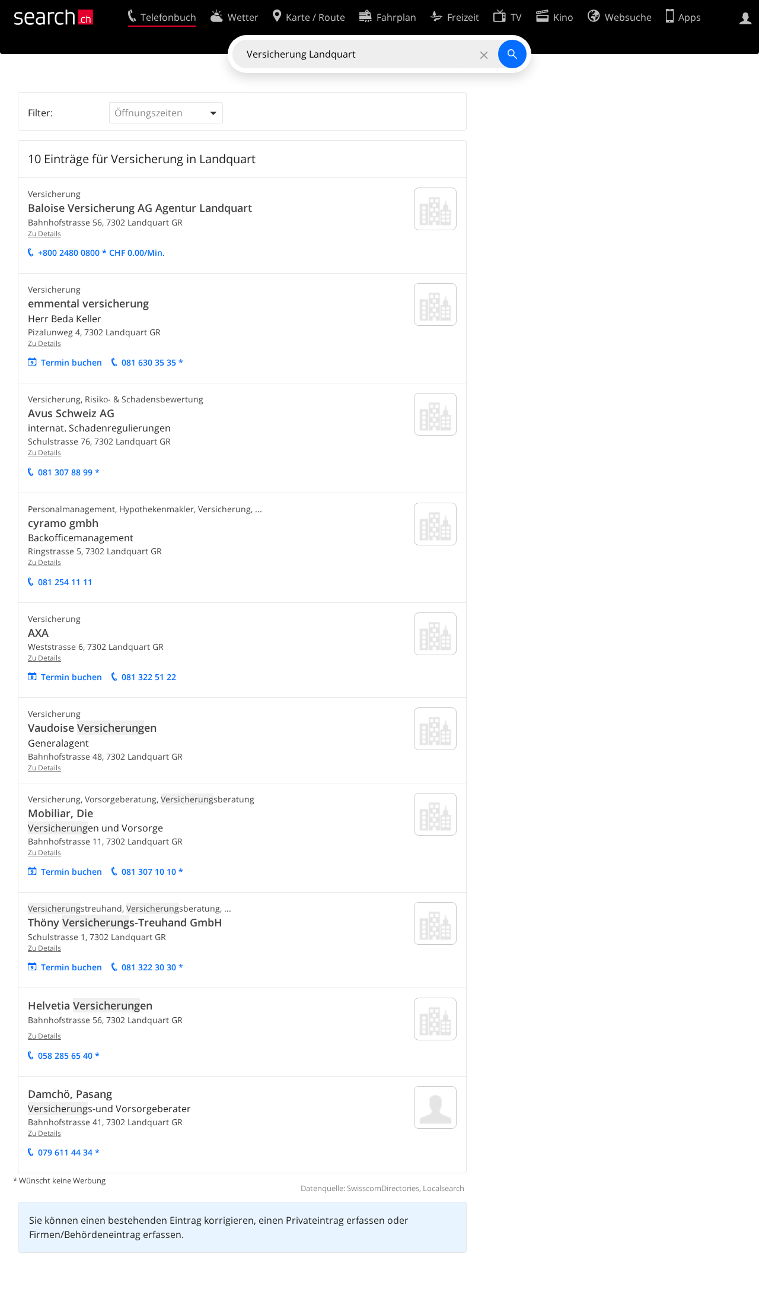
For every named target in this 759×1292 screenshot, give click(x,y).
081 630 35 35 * (152, 362)
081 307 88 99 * (69, 472)
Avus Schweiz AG (71, 413)
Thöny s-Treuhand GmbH (125, 922)
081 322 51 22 (149, 676)
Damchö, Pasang (70, 1094)
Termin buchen (71, 362)
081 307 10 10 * (152, 871)
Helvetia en (90, 1005)
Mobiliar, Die (60, 813)
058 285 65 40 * (69, 1055)
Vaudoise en (92, 727)
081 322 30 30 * (152, 967)
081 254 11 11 (65, 582)
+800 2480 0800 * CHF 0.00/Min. (101, 252)
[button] (166, 112)
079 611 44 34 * (69, 1152)
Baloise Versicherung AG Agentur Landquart (140, 208)
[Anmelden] (745, 17)
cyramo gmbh (63, 523)
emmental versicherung (88, 303)
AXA (38, 633)
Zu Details (44, 233)
